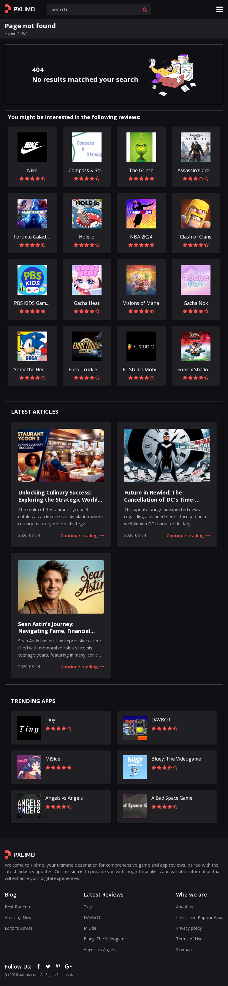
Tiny (88, 907)
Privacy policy (189, 928)
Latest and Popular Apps (199, 917)
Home (10, 33)
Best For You (17, 907)
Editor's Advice (19, 928)
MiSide (90, 928)
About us (184, 907)
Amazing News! (19, 917)
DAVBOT (92, 917)
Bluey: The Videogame (105, 939)
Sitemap (184, 949)
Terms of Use (189, 939)
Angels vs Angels (100, 949)
